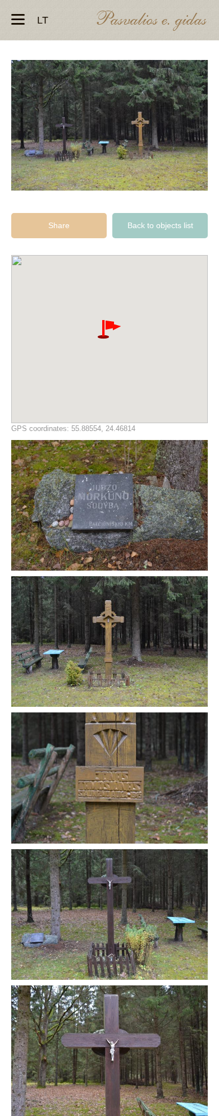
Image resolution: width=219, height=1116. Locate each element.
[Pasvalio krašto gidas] (151, 22)
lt (42, 20)
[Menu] (18, 19)
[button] (109, 330)
